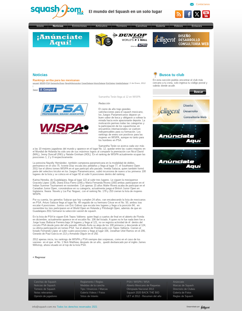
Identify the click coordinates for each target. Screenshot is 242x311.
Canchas (141, 25)
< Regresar (39, 257)
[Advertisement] (121, 59)
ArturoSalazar (99, 83)
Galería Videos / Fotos (92, 292)
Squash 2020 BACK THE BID (143, 292)
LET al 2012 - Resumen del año (144, 296)
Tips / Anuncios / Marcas (94, 289)
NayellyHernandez (73, 83)
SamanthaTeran (57, 83)
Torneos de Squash (44, 289)
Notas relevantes (43, 292)
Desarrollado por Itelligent (198, 307)
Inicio (40, 25)
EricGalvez (110, 83)
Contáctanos (203, 4)
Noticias (58, 25)
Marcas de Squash (183, 285)
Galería (160, 25)
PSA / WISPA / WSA (138, 281)
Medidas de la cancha (92, 285)
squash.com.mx (61, 13)
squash (36, 83)
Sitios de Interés (89, 296)
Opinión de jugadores (45, 296)
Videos (178, 25)
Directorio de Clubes (184, 289)
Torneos (121, 25)
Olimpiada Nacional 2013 (140, 289)
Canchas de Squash (45, 281)
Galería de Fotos (182, 292)
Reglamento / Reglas (91, 281)
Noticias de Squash (44, 285)
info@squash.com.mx (44, 306)
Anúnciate (178, 281)
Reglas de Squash (183, 296)
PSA (48, 83)
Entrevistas (79, 25)
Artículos (101, 25)
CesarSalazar (87, 83)
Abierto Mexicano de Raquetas (143, 285)
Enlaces (197, 25)
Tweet (35, 90)
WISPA (43, 83)
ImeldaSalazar (122, 83)
